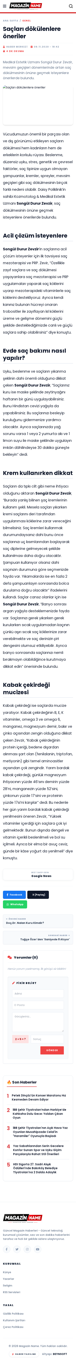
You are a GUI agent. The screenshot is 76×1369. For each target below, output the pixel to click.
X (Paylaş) (38, 894)
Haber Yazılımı (25, 1354)
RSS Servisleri (11, 1292)
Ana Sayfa (10, 20)
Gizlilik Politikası (13, 1314)
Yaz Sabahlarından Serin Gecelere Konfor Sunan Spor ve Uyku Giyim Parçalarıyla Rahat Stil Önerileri (38, 1150)
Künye (7, 1272)
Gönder (52, 1050)
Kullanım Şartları (14, 1320)
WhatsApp (16, 904)
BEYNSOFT (60, 1354)
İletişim (7, 1285)
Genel (26, 20)
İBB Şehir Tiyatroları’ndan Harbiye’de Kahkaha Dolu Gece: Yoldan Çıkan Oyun (39, 1114)
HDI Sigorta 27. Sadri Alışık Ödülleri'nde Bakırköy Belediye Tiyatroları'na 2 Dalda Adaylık (35, 1168)
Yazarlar (8, 1279)
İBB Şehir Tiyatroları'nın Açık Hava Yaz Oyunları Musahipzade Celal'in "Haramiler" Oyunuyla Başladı (40, 1132)
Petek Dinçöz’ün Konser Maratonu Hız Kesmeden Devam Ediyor (39, 1097)
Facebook (16, 894)
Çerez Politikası (13, 1327)
